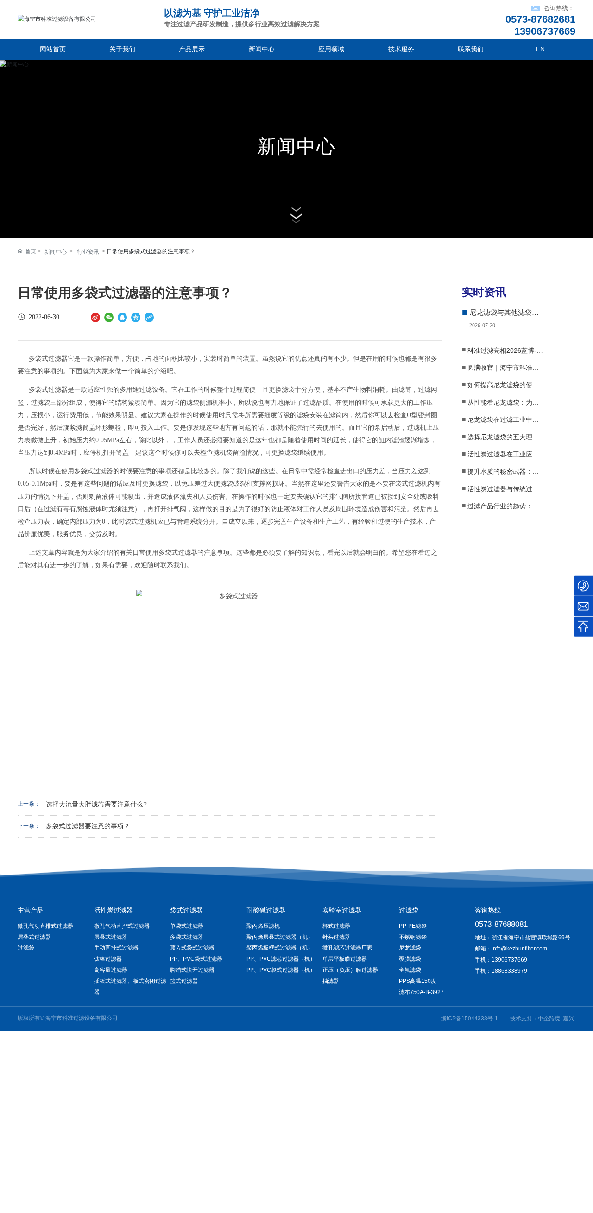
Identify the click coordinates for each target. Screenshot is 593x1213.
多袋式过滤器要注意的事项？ (88, 826)
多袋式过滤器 (186, 937)
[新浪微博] (95, 317)
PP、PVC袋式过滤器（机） (280, 970)
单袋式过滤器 (186, 926)
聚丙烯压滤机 (263, 926)
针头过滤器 (336, 937)
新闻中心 (296, 146)
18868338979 (509, 971)
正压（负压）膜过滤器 (350, 970)
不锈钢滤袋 (413, 937)
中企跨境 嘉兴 (556, 1018)
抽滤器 (330, 981)
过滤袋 (26, 947)
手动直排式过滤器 (116, 947)
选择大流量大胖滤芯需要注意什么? (96, 804)
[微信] (109, 317)
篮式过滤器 (184, 981)
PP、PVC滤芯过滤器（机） (280, 959)
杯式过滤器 (336, 926)
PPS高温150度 (417, 981)
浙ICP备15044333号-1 (469, 1018)
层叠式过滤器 (34, 937)
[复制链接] (149, 317)
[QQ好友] (122, 317)
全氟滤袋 (410, 970)
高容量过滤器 (110, 970)
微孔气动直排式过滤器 (45, 926)
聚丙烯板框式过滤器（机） (279, 947)
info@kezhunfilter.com (519, 948)
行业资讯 (88, 252)
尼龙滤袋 (410, 947)
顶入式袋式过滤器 (192, 947)
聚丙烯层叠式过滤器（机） (279, 937)
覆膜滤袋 (410, 959)
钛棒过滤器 (108, 959)
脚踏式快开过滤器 (192, 970)
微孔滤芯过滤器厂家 (347, 947)
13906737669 (509, 960)
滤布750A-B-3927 (421, 992)
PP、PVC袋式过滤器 (196, 959)
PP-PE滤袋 (413, 926)
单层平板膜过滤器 (344, 959)
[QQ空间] (135, 317)
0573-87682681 (540, 19)
